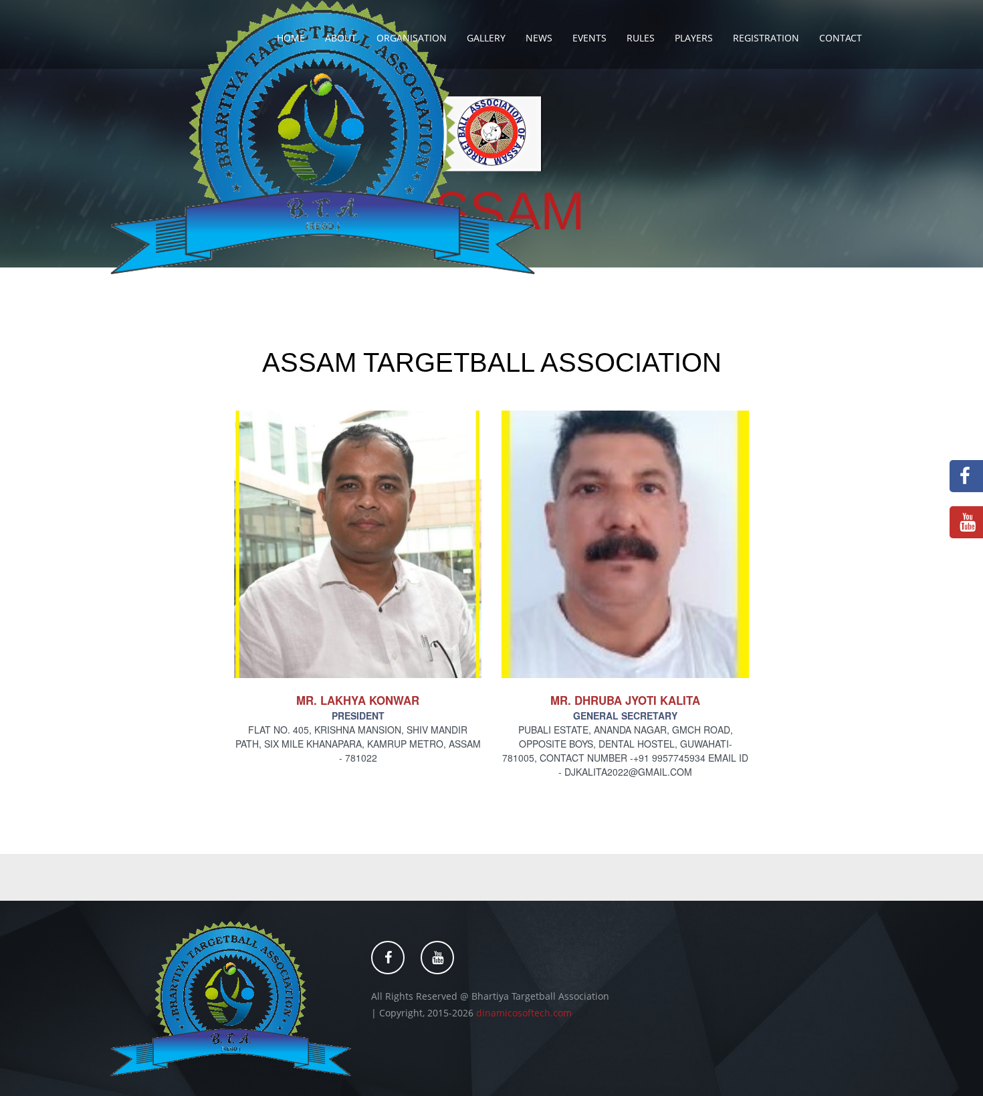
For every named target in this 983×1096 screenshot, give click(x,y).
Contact (840, 37)
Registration (766, 37)
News (539, 37)
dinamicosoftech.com (524, 1012)
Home (291, 37)
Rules (641, 37)
